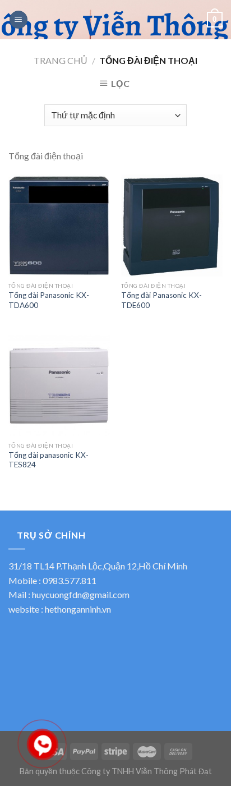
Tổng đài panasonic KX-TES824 (48, 460)
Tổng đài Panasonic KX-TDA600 (48, 300)
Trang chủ (60, 60)
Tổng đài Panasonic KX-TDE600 (161, 300)
